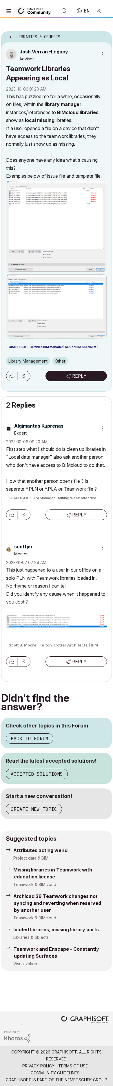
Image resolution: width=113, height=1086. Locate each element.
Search (64, 11)
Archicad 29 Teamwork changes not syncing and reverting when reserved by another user (57, 903)
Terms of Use (73, 1065)
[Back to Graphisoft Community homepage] (35, 10)
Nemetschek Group (86, 1079)
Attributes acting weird (40, 850)
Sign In (101, 11)
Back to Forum (29, 738)
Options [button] (103, 35)
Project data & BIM (30, 858)
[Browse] (10, 11)
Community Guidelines (55, 1072)
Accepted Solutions (37, 774)
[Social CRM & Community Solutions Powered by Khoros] (17, 1036)
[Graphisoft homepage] (85, 1020)
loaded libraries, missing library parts (56, 929)
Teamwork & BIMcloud (34, 884)
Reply (79, 376)
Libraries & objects (31, 937)
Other (60, 361)
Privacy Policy (38, 1065)
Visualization (25, 963)
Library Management (28, 361)
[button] (11, 376)
